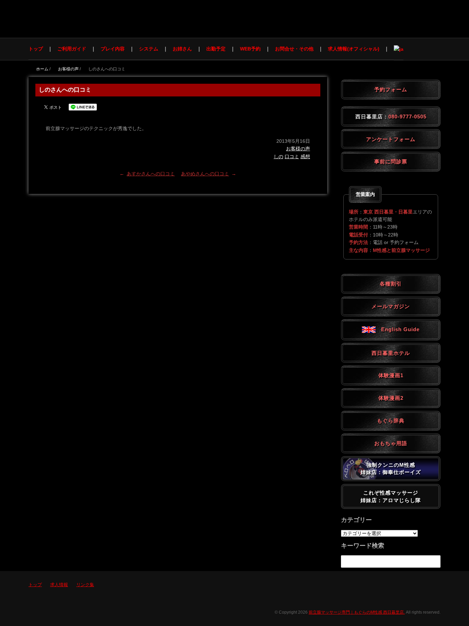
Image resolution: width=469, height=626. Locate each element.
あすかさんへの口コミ (151, 173)
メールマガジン (390, 306)
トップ (35, 48)
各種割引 (391, 284)
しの (278, 156)
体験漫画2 (390, 398)
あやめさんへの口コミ (205, 173)
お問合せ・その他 (294, 48)
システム (148, 48)
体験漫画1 (390, 375)
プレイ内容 (113, 48)
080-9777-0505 (407, 116)
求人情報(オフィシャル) (353, 48)
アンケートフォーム (390, 139)
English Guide (398, 329)
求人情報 (59, 584)
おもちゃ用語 (390, 443)
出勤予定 (216, 48)
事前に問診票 (390, 161)
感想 (305, 156)
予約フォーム (390, 89)
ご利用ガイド (71, 48)
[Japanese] (398, 49)
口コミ (292, 156)
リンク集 (85, 584)
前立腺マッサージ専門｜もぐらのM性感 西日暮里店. (357, 612)
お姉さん (182, 48)
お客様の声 (298, 148)
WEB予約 (250, 48)
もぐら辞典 (390, 421)
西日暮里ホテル (390, 353)
